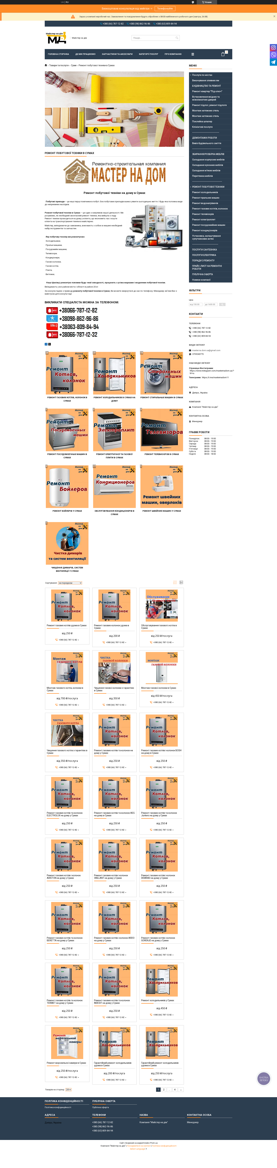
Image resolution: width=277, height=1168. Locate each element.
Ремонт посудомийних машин (208, 225)
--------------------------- (205, 244)
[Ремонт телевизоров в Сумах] (161, 430)
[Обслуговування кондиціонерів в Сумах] (114, 486)
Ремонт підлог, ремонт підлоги (209, 105)
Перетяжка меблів (202, 176)
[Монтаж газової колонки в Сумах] (161, 668)
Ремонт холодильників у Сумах (157, 1000)
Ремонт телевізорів (203, 214)
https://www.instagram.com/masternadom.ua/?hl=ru (212, 372)
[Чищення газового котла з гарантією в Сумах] (67, 731)
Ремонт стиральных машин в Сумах (161, 397)
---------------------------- (205, 132)
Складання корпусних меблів (208, 159)
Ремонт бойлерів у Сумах (67, 511)
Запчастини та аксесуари (117, 54)
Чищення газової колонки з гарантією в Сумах (114, 689)
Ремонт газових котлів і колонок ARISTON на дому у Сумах (64, 876)
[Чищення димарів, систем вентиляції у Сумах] (67, 543)
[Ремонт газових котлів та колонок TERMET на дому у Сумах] (67, 980)
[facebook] (46, 345)
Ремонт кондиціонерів (204, 230)
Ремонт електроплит (203, 219)
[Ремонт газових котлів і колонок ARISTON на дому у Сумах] (67, 856)
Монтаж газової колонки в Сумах (158, 688)
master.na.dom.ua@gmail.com (206, 350)
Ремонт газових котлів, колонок (210, 208)
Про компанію (173, 54)
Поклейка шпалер (202, 121)
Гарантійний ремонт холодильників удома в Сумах (112, 1064)
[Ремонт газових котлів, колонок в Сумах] (67, 373)
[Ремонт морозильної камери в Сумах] (67, 1043)
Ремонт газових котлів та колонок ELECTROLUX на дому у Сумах (65, 814)
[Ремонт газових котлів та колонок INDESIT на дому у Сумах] (114, 980)
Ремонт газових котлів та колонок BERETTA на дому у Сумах (65, 939)
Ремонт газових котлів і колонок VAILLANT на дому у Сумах (111, 876)
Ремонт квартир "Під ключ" (207, 91)
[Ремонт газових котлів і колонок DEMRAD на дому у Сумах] (161, 856)
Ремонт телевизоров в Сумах (162, 454)
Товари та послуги (59, 65)
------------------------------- (207, 181)
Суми (73, 65)
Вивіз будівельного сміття (206, 143)
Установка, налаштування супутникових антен (206, 237)
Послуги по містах (202, 75)
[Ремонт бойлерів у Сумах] (67, 486)
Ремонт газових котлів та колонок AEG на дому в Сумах (114, 814)
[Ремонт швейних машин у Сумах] (161, 486)
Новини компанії (201, 279)
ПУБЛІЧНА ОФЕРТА (202, 274)
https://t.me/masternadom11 (215, 377)
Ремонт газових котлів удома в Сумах (67, 625)
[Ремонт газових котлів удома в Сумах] (67, 606)
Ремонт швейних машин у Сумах (162, 511)
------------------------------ (206, 148)
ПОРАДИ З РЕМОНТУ (203, 260)
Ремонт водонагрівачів (205, 203)
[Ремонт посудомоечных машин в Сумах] (67, 430)
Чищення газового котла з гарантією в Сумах (67, 751)
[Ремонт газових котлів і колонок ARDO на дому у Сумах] (114, 918)
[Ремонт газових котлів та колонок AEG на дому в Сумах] (114, 793)
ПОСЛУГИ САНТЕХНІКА (204, 249)
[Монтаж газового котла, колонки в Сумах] (67, 668)
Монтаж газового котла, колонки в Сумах (65, 689)
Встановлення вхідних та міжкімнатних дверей (206, 98)
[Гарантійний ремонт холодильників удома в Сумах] (114, 1043)
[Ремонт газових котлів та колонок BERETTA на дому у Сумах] (67, 918)
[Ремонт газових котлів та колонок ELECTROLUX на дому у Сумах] (67, 793)
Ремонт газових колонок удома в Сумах (111, 626)
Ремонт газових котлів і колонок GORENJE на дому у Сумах (158, 939)
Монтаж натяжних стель (205, 110)
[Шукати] (177, 38)
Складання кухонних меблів (207, 165)
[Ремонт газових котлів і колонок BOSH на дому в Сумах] (161, 731)
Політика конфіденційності (58, 1107)
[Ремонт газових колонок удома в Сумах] (114, 606)
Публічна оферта (100, 1107)
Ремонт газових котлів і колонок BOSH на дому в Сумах (161, 751)
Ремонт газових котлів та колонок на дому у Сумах (113, 751)
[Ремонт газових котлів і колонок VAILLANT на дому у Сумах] (114, 856)
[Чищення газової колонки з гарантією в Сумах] (114, 668)
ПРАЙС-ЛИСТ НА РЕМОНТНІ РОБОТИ (207, 267)
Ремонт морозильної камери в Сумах (66, 1063)
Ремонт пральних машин (205, 197)
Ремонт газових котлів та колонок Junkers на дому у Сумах (159, 814)
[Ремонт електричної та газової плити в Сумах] (114, 430)
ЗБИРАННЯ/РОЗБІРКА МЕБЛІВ (208, 154)
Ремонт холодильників (205, 192)
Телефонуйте (165, 8)
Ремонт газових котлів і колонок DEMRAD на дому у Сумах (158, 876)
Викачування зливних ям (205, 80)
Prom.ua (154, 1143)
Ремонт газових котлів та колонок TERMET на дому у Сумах (65, 1001)
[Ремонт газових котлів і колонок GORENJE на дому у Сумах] (161, 918)
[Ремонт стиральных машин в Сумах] (161, 373)
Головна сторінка (58, 54)
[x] (49, 345)
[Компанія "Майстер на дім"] (56, 37)
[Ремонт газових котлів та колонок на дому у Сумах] (114, 731)
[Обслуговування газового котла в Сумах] (161, 606)
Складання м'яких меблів (206, 170)
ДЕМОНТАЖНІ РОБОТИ (204, 138)
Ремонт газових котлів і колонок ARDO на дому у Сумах (114, 939)
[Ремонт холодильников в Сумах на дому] (114, 373)
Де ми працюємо (85, 54)
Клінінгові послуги (202, 127)
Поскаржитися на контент (139, 1146)
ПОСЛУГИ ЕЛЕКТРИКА (204, 255)
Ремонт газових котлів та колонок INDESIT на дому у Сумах (112, 1001)
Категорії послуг (148, 54)
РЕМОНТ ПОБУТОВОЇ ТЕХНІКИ (208, 187)
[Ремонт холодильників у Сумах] (161, 980)
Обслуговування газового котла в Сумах (159, 626)
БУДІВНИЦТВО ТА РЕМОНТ (206, 86)
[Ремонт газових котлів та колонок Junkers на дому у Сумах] (161, 793)
